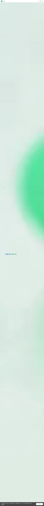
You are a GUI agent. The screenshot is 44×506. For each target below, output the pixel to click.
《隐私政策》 (2, 504)
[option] (22, 254)
